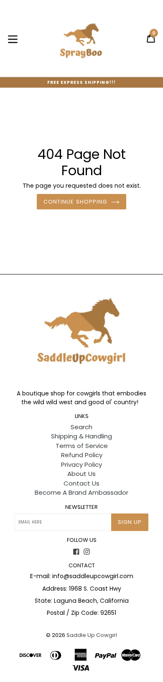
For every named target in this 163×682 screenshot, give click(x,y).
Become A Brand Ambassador (81, 492)
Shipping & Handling (81, 436)
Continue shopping (75, 202)
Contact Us (81, 483)
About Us (81, 473)
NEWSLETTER (81, 507)
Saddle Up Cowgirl (91, 635)
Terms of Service (82, 445)
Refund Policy (81, 454)
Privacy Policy (81, 464)
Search (81, 427)
